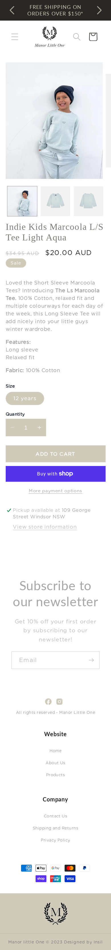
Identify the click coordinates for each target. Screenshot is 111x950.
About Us (55, 763)
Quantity (15, 414)
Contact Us (55, 816)
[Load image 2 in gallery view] (55, 201)
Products (55, 775)
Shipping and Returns (56, 828)
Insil (98, 941)
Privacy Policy (55, 840)
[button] (15, 37)
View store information (45, 527)
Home (56, 750)
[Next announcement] (99, 10)
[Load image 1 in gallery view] (22, 201)
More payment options (55, 490)
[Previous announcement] (12, 10)
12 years (24, 398)
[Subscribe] (91, 660)
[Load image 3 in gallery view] (88, 201)
